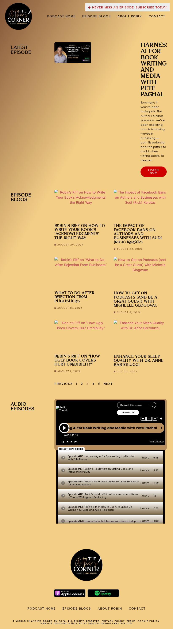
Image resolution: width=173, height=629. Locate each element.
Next (108, 383)
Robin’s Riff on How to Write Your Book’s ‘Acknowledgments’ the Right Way (79, 232)
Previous (63, 383)
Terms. (132, 621)
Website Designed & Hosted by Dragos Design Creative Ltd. (86, 623)
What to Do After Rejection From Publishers (74, 297)
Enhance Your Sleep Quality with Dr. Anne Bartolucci (139, 361)
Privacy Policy (113, 621)
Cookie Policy (148, 621)
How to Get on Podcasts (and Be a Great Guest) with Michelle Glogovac (136, 299)
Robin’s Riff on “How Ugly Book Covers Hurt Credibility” (77, 360)
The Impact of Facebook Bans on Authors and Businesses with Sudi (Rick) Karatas (138, 234)
